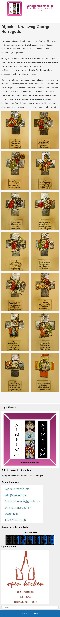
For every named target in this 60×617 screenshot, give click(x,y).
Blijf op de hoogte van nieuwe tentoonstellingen (22, 476)
